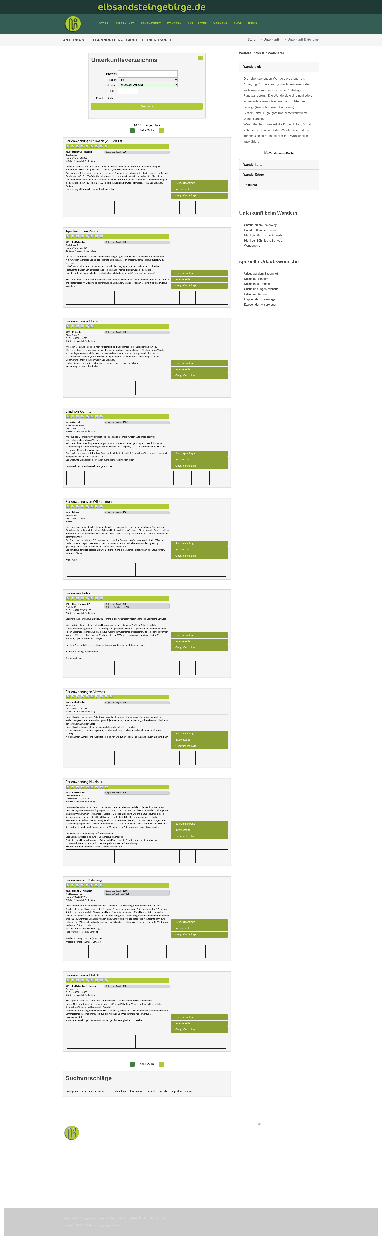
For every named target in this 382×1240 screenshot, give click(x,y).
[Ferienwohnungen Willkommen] (199, 521)
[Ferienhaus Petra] (199, 612)
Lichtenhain (119, 1091)
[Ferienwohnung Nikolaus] (199, 801)
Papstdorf (177, 1091)
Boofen (203, 1182)
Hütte (83, 1091)
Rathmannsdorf (97, 1091)
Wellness (190, 1182)
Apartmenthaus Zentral (82, 231)
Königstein (72, 1091)
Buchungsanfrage (185, 183)
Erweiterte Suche (105, 98)
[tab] (279, 67)
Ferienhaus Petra (78, 593)
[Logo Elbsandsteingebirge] (73, 24)
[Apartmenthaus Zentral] (199, 250)
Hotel (115, 1168)
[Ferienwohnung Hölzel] (199, 340)
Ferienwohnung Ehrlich (82, 975)
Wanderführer (253, 174)
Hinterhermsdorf (137, 1091)
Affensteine (201, 1170)
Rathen (188, 1091)
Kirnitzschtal (174, 1182)
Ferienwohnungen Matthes (85, 692)
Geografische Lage (185, 195)
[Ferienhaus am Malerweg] (199, 899)
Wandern (164, 1091)
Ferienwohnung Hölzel (82, 321)
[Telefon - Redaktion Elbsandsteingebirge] (303, 4)
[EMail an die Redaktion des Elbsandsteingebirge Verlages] (315, 4)
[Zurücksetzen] (200, 58)
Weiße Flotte (159, 1176)
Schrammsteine (220, 1170)
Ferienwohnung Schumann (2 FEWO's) (94, 141)
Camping (117, 1189)
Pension (116, 1174)
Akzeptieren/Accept (345, 1213)
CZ (109, 1091)
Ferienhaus (118, 1184)
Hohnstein (218, 1176)
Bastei (155, 1170)
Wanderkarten (253, 164)
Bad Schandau (177, 1176)
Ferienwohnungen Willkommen (89, 501)
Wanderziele (252, 66)
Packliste (250, 185)
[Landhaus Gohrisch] (199, 430)
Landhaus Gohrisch (79, 411)
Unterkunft (271, 39)
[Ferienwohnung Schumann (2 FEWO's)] (199, 160)
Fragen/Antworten (79, 1168)
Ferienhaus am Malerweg (84, 880)
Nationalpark (184, 1170)
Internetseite (182, 189)
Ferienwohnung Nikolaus (84, 782)
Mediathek (74, 1179)
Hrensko (152, 1091)
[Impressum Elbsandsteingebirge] (291, 4)
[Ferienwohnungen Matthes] (199, 711)
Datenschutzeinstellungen (345, 1223)
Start (251, 39)
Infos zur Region (78, 1174)
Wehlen (193, 1176)
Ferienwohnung (121, 1179)
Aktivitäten (74, 1189)
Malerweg (167, 1170)
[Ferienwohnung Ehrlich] (199, 994)
